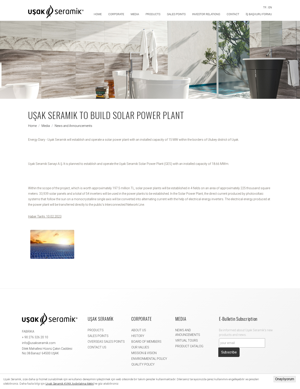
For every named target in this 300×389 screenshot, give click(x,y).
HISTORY (137, 336)
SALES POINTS (98, 336)
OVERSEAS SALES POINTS (106, 341)
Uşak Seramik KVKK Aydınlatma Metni (69, 383)
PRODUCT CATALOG (189, 346)
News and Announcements (73, 126)
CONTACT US (97, 347)
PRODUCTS (96, 330)
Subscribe (229, 352)
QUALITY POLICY (143, 364)
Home (32, 126)
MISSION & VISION (144, 353)
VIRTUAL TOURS (186, 340)
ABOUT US (138, 330)
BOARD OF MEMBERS (146, 341)
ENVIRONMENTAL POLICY (149, 358)
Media (46, 126)
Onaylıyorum (284, 379)
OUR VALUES (140, 347)
